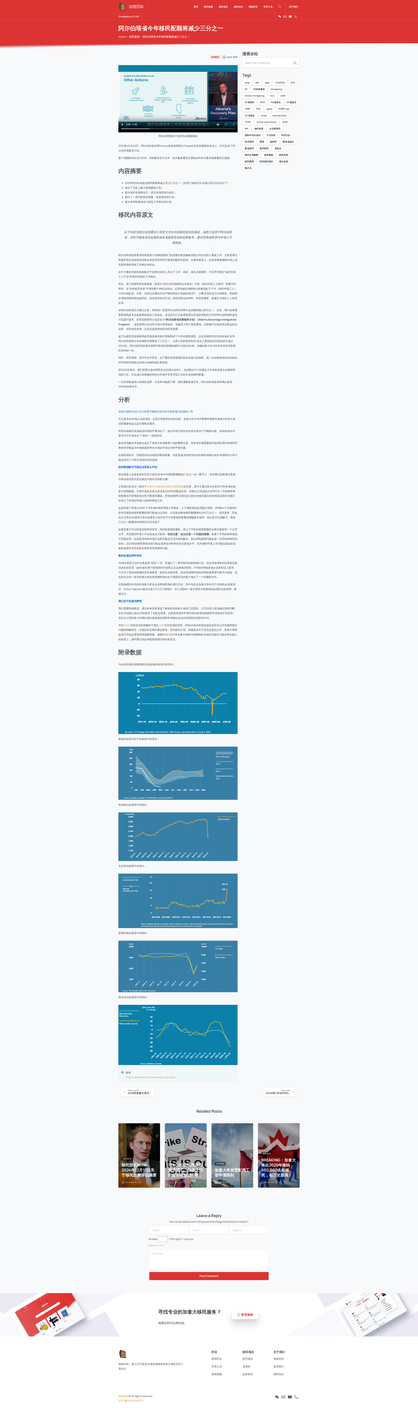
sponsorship (280, 115)
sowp (264, 115)
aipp (267, 82)
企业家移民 (275, 128)
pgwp (269, 108)
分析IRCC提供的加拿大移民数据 (165, 486)
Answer (153, 1239)
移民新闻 (134, 36)
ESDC (127, 625)
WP (247, 128)
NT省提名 (291, 102)
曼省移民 (249, 148)
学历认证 (285, 135)
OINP (247, 108)
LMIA (161, 625)
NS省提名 (276, 102)
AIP (257, 82)
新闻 (262, 141)
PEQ (258, 108)
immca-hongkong (255, 95)
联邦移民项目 (266, 161)
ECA (293, 82)
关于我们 (293, 6)
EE (246, 89)
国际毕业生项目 (253, 135)
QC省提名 (250, 115)
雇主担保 (283, 161)
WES (285, 122)
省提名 (277, 148)
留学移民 (264, 148)
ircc (272, 95)
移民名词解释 (251, 154)
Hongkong (276, 89)
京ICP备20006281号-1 (131, 1400)
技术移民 (249, 141)
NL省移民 (249, 102)
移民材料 (283, 154)
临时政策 (258, 128)
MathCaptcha (160, 1245)
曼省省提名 (288, 141)
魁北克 (248, 168)
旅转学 (273, 141)
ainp (247, 82)
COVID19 (280, 82)
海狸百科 (123, 1396)
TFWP (248, 122)
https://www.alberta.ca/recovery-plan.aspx (151, 1077)
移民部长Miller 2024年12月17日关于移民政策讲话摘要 (139, 1169)
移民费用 (249, 161)
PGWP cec (283, 108)
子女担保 (270, 135)
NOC (262, 102)
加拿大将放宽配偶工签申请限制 (232, 1172)
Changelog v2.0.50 (128, 16)
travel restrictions (267, 122)
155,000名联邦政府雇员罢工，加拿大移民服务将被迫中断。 (185, 1169)
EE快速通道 (259, 89)
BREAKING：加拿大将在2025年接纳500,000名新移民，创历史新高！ (278, 1167)
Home (122, 36)
